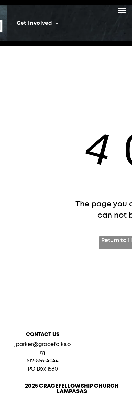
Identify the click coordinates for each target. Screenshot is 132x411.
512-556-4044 (42, 360)
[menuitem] (37, 23)
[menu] (122, 10)
